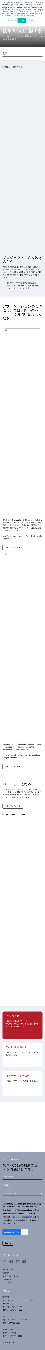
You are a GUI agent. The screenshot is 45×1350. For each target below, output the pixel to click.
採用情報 (6, 1273)
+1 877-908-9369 (13, 1323)
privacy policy (11, 1223)
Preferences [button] (12, 21)
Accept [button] (22, 21)
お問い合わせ (7, 1269)
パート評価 (6, 1283)
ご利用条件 (6, 1279)
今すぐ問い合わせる (13, 547)
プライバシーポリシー (11, 1276)
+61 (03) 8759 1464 (14, 1310)
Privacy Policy (15, 9)
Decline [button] (32, 21)
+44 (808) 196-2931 (14, 1336)
